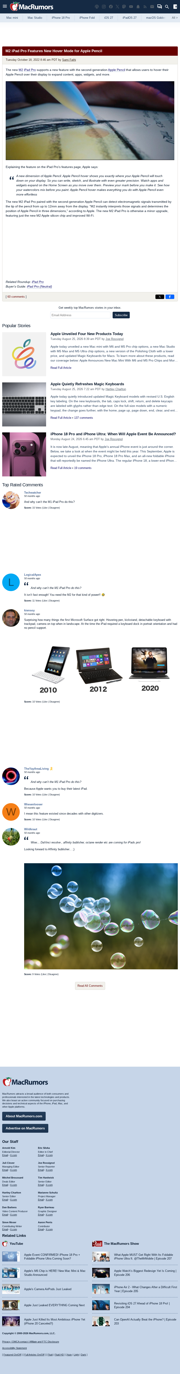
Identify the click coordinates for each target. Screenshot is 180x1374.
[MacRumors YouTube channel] (131, 6)
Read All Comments (90, 985)
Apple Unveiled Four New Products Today (86, 334)
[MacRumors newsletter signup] (152, 6)
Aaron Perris (45, 1222)
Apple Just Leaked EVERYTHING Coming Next (54, 1305)
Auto (69, 1354)
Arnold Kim (8, 1148)
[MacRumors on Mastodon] (124, 6)
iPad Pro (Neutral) (39, 286)
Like (45, 507)
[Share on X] (159, 297)
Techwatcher (32, 492)
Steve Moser (9, 1222)
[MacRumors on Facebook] (111, 6)
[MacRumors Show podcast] (97, 6)
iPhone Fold (87, 17)
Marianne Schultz (48, 1192)
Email (5, 1155)
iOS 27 (108, 17)
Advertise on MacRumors (25, 1128)
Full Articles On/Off (34, 1354)
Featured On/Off (12, 1354)
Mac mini (12, 17)
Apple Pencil (116, 70)
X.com (13, 1155)
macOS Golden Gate (159, 17)
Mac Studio (35, 17)
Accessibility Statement (14, 1348)
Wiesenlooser (33, 804)
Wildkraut (30, 829)
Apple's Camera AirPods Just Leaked (47, 1289)
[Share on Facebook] (170, 297)
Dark (83, 1354)
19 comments (83, 468)
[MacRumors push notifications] (138, 6)
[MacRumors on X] (117, 6)
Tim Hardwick (46, 1177)
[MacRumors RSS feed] (145, 6)
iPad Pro (30, 70)
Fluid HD (59, 1354)
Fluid (50, 1354)
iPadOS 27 (130, 17)
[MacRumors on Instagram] (104, 6)
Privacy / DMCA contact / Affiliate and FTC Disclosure (30, 1341)
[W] (11, 819)
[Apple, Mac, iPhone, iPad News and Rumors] (32, 11)
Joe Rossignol (115, 339)
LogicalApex (32, 574)
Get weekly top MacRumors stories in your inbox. (90, 307)
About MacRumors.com (24, 1116)
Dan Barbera (9, 1207)
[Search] (168, 7)
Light (76, 1354)
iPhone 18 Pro (61, 17)
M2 (21, 70)
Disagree (54, 507)
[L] (11, 590)
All (175, 17)
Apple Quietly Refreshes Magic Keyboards (87, 384)
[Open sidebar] (175, 7)
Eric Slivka (44, 1148)
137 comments (83, 417)
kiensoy (29, 610)
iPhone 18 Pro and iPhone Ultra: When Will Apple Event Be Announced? (113, 434)
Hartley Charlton (116, 389)
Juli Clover (8, 1163)
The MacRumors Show (121, 1243)
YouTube (16, 1243)
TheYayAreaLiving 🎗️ (38, 768)
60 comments (16, 296)
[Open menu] (4, 6)
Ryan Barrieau (46, 1207)
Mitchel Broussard (12, 1177)
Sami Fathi (69, 59)
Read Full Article (60, 367)
